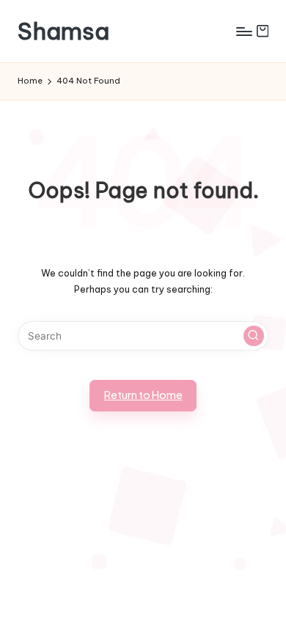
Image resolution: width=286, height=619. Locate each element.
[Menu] (243, 31)
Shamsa (63, 31)
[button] (253, 336)
